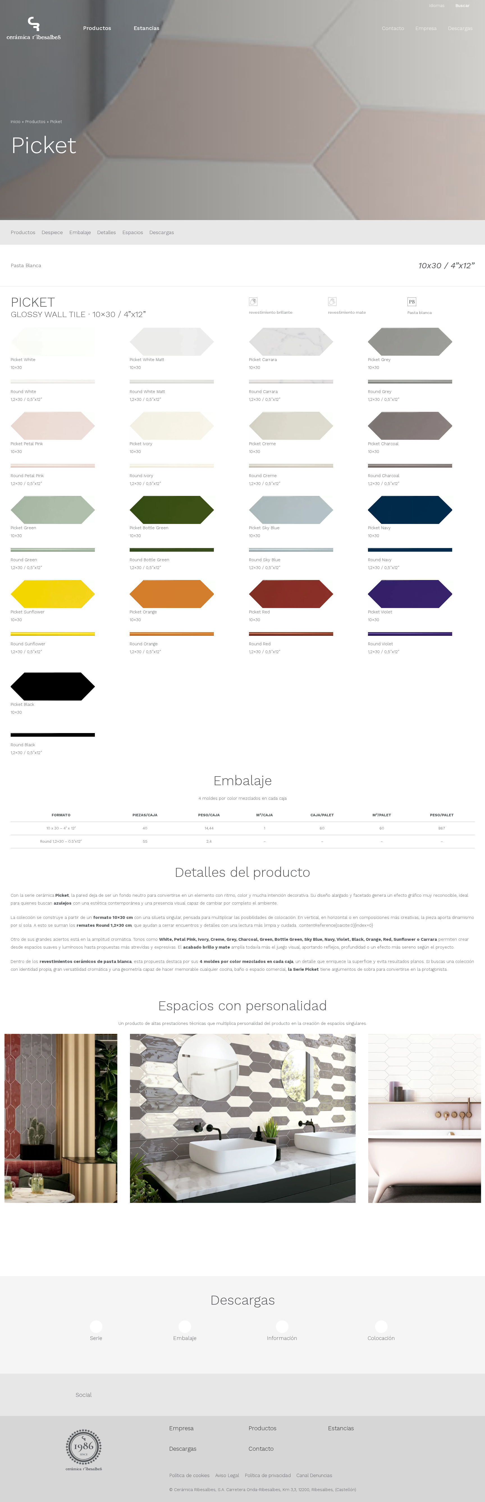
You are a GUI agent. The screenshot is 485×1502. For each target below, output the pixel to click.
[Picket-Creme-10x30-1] (302, 426)
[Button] (16, 174)
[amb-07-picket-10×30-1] (243, 1146)
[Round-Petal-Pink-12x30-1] (64, 468)
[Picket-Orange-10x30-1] (183, 594)
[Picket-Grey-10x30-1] (421, 342)
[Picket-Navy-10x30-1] (421, 510)
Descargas (161, 232)
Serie (96, 1338)
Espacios (132, 232)
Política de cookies (189, 1475)
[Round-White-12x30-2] (64, 384)
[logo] (34, 28)
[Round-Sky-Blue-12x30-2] (302, 552)
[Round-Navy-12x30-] (421, 552)
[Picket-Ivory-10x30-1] (183, 426)
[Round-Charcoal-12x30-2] (421, 468)
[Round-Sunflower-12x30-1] (64, 636)
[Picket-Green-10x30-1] (64, 510)
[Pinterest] (361, 1394)
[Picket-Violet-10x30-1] (421, 594)
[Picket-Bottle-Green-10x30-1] (183, 510)
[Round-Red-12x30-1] (302, 636)
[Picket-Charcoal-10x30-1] (421, 426)
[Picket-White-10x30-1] (64, 342)
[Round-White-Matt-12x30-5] (183, 384)
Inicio (15, 121)
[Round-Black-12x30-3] (64, 737)
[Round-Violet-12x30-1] (421, 636)
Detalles (106, 232)
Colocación (381, 1338)
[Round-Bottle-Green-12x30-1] (183, 552)
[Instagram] (282, 1394)
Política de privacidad (268, 1475)
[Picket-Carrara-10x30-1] (302, 342)
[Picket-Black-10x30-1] (64, 687)
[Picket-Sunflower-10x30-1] (64, 594)
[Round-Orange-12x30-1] (183, 636)
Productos (35, 121)
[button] (116, 28)
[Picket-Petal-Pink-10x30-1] (64, 426)
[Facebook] (202, 1394)
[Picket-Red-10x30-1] (302, 594)
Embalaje (80, 232)
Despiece (52, 232)
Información (282, 1338)
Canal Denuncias (314, 1475)
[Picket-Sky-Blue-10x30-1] (302, 510)
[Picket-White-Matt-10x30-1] (183, 342)
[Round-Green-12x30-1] (64, 552)
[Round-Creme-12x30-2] (302, 468)
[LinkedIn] (441, 1394)
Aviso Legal (227, 1475)
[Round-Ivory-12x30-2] (183, 468)
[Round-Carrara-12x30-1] (302, 384)
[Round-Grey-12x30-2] (421, 384)
